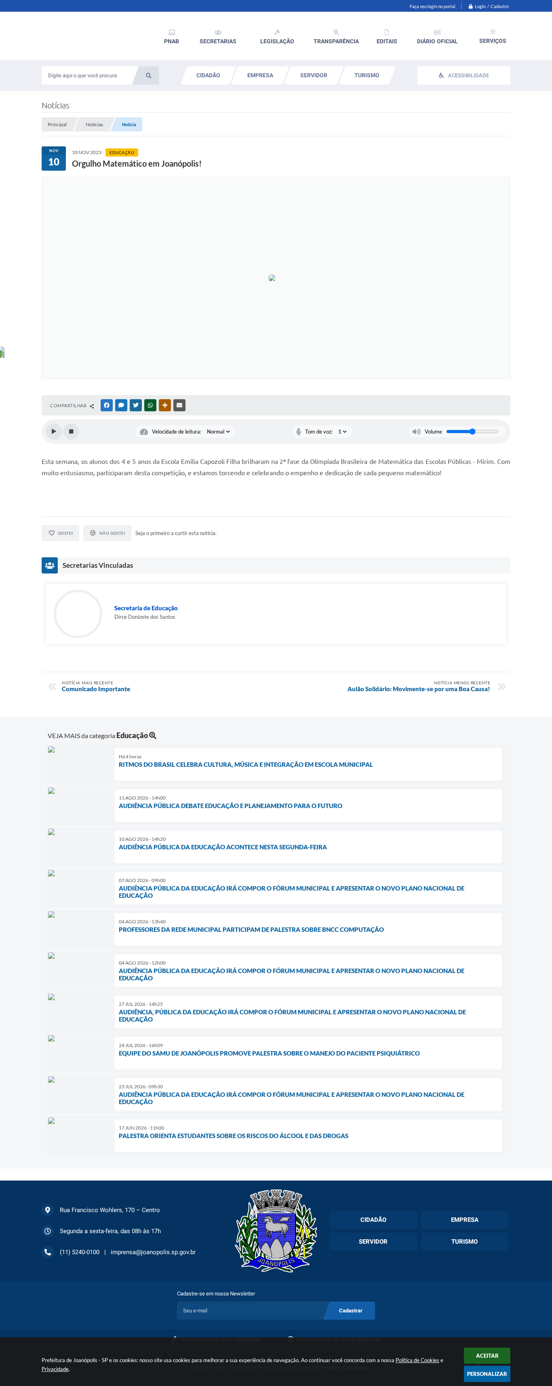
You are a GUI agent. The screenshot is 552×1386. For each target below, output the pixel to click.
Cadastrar (350, 1310)
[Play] (54, 431)
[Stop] (71, 431)
